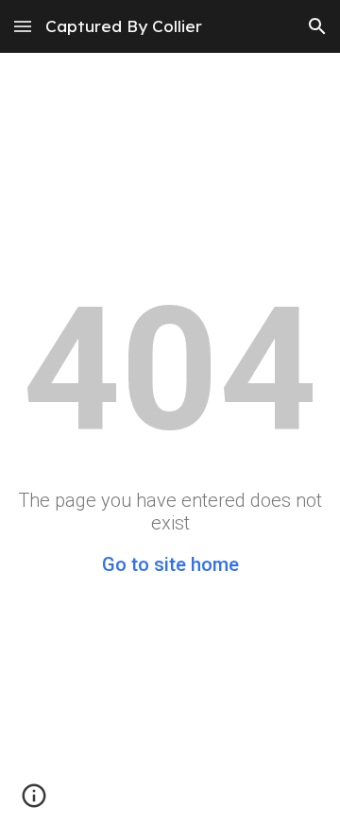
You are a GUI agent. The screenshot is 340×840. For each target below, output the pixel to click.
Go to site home (170, 564)
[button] (22, 26)
